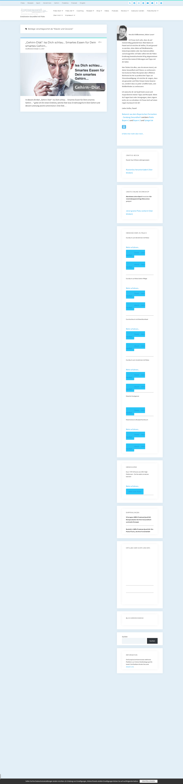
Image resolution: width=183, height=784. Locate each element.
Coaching (80, 11)
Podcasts (115, 11)
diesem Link (130, 667)
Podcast (74, 3)
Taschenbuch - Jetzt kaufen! (135, 265)
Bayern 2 (137, 120)
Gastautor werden (137, 11)
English (82, 3)
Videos (106, 11)
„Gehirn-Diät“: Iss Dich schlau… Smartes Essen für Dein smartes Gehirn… (63, 74)
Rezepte (30, 3)
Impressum (69, 15)
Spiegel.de (148, 120)
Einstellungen (148, 781)
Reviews (124, 11)
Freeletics (65, 3)
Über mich (57, 15)
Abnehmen (47, 3)
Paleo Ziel (68, 11)
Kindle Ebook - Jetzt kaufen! (135, 253)
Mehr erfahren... (132, 247)
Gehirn (56, 3)
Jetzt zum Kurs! (134, 491)
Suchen (124, 637)
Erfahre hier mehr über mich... (133, 134)
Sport (38, 3)
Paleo (23, 3)
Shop (98, 11)
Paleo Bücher (152, 11)
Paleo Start (57, 11)
